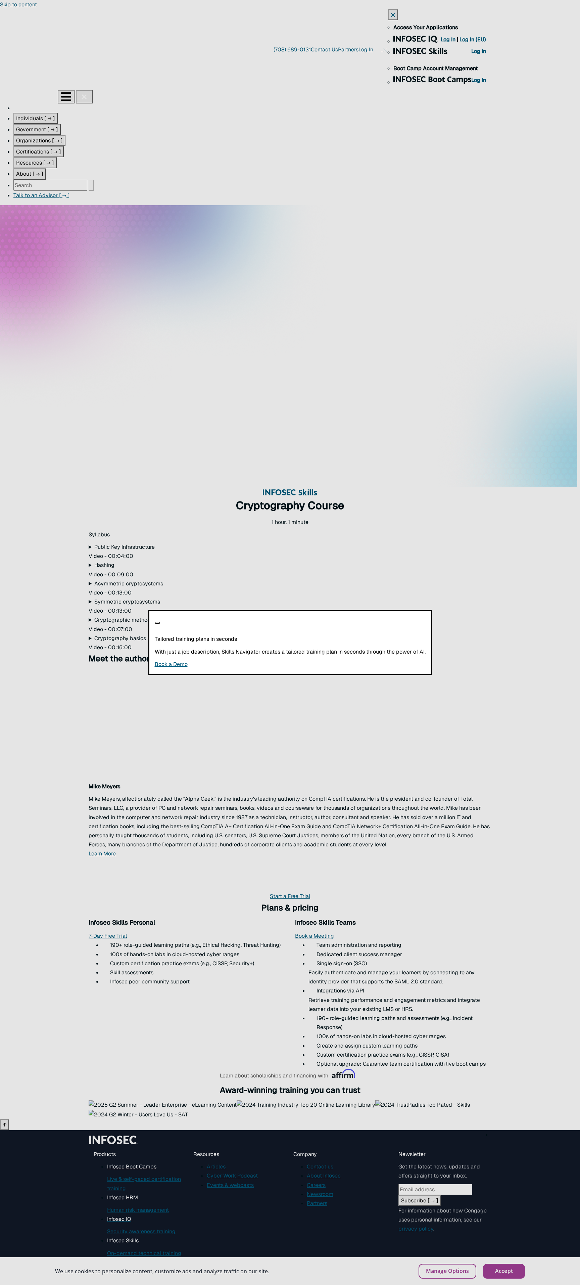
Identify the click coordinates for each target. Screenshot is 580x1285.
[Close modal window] (157, 623)
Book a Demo (212, 664)
